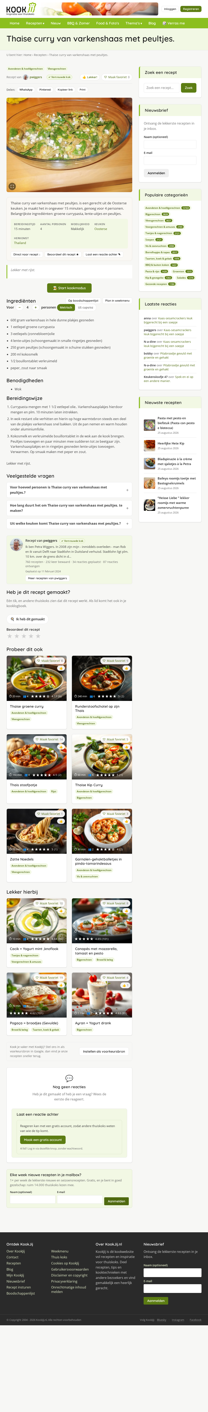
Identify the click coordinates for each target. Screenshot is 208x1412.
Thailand (20, 243)
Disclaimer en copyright (69, 1275)
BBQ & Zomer (78, 23)
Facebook (196, 1320)
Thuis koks (59, 1257)
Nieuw (56, 23)
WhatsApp (26, 89)
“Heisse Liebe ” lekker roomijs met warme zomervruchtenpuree (173, 503)
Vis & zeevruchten (87, 876)
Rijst (53, 791)
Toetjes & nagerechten (25, 955)
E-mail (61, 1192)
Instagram (178, 1320)
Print (83, 89)
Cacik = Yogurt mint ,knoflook (34, 949)
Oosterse (100, 229)
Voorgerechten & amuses (26, 961)
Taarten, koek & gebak (46, 1029)
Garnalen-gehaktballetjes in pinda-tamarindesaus (98, 861)
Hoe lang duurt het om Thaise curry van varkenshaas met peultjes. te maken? (66, 508)
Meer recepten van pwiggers (47, 578)
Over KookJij (15, 1251)
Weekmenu (59, 1251)
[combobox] (161, 88)
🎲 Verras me (173, 23)
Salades (185, 277)
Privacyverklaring (64, 1281)
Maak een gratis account (43, 1140)
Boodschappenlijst (20, 1293)
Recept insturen (18, 1287)
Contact (12, 1257)
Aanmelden (116, 1201)
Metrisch (66, 307)
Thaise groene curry (26, 706)
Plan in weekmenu (117, 300)
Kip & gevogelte (158, 277)
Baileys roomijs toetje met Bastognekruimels (177, 480)
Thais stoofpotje (23, 785)
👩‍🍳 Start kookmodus (69, 288)
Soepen (153, 239)
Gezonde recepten (159, 284)
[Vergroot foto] (12, 186)
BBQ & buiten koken (161, 265)
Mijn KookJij (15, 1275)
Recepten (34, 23)
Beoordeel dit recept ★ (63, 254)
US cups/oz (85, 307)
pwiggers (50, 540)
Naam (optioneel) (21, 1192)
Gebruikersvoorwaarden (70, 1269)
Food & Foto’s (107, 23)
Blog (152, 23)
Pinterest (45, 89)
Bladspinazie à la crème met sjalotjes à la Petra (175, 461)
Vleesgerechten (57, 68)
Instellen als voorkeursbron (104, 1051)
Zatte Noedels (22, 859)
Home (15, 23)
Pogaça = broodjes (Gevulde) (34, 1023)
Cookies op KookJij (65, 1263)
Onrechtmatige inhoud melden (68, 1289)
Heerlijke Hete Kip (171, 443)
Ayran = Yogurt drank (93, 1023)
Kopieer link (65, 89)
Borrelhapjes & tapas (161, 252)
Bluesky (161, 1320)
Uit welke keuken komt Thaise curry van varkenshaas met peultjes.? (65, 523)
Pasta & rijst (156, 271)
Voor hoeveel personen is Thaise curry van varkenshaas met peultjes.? (58, 490)
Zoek (189, 88)
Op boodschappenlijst (83, 300)
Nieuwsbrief (15, 1281)
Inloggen (170, 9)
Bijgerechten (84, 797)
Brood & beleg (105, 959)
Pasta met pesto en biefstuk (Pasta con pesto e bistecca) (176, 423)
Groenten (182, 271)
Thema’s (133, 23)
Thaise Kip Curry (89, 785)
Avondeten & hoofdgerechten (25, 68)
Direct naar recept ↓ (26, 254)
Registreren (191, 9)
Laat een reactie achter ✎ (103, 254)
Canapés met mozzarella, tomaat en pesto (96, 951)
